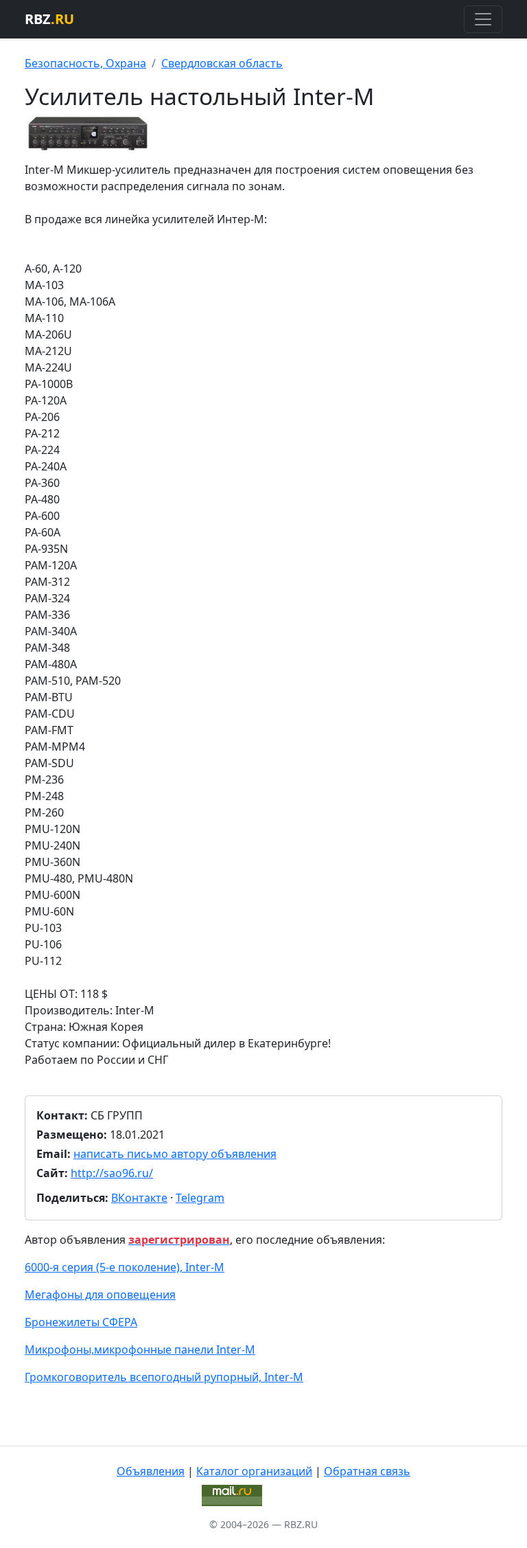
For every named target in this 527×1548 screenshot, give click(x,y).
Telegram (200, 1197)
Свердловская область (222, 63)
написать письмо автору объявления (175, 1153)
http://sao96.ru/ (112, 1173)
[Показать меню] (483, 19)
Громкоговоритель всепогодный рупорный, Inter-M (164, 1377)
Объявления (151, 1471)
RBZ (49, 19)
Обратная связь (367, 1471)
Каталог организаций (254, 1471)
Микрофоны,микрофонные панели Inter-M (140, 1349)
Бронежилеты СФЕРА (81, 1322)
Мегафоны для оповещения (100, 1294)
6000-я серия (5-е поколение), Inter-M (124, 1267)
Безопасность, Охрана (85, 63)
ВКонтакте (139, 1197)
